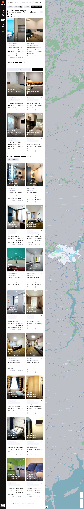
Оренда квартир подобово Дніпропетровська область (22, 503)
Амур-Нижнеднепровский (32, 45)
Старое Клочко (30, 43)
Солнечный (29, 482)
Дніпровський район (11, 505)
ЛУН (8, 503)
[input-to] (25, 69)
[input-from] (13, 69)
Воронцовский (12, 45)
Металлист (29, 230)
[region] (64, 254)
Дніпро (19, 505)
